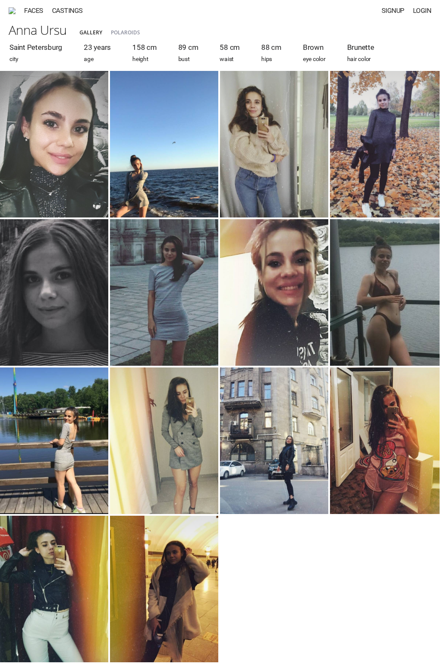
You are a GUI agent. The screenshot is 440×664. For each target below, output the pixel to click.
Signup (393, 10)
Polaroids (125, 32)
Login (422, 10)
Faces (33, 10)
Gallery (90, 32)
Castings (67, 10)
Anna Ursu (38, 30)
